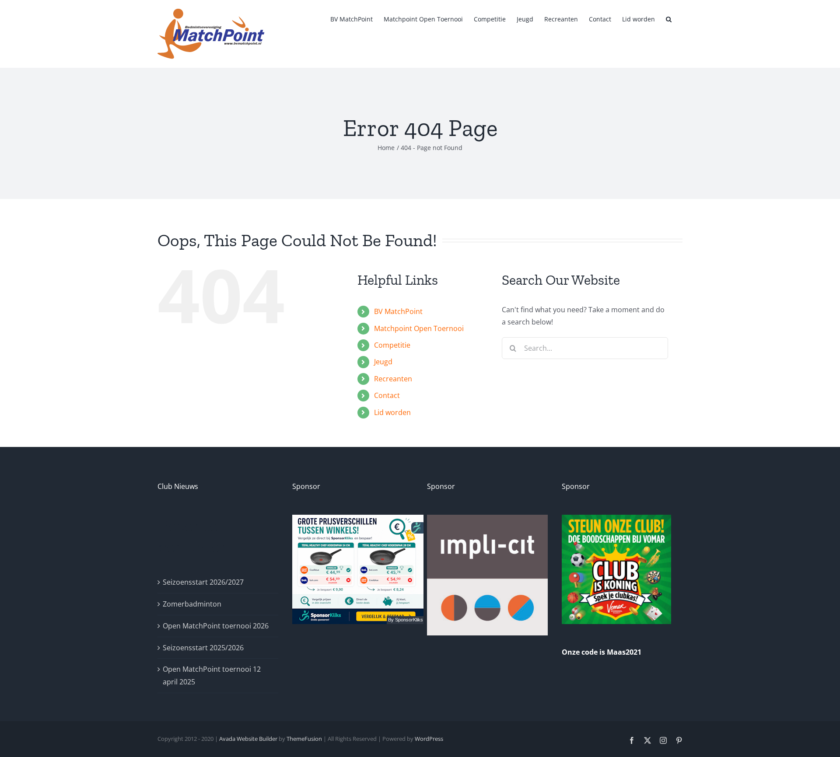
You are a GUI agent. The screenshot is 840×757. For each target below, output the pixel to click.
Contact (387, 395)
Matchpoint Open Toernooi (419, 328)
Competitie (392, 345)
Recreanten (393, 379)
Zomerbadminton (192, 604)
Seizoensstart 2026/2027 (203, 582)
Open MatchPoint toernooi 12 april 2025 (212, 675)
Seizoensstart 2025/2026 (203, 647)
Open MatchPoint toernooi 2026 (216, 626)
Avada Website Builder (248, 739)
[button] (669, 18)
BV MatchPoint (398, 311)
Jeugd (383, 361)
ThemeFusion (304, 739)
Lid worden (392, 412)
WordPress (429, 739)
